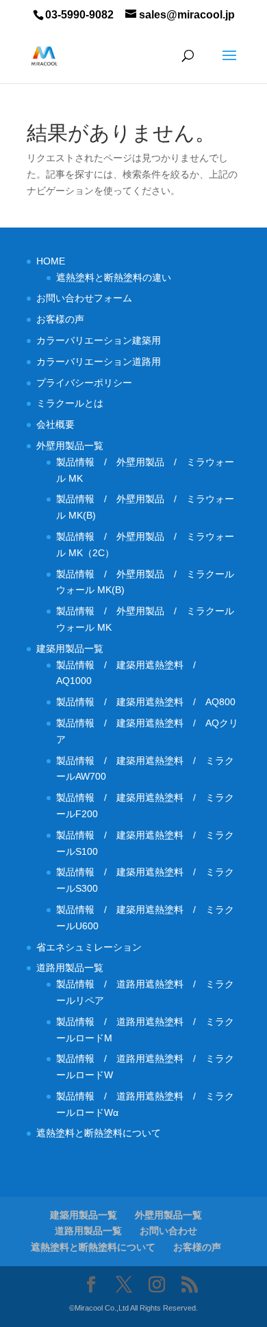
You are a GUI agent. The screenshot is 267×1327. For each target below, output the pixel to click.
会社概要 (55, 424)
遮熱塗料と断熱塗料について (98, 1132)
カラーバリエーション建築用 (103, 340)
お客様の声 (60, 319)
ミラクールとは (69, 403)
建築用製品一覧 (69, 648)
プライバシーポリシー (84, 382)
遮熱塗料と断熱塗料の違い (113, 277)
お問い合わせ (168, 1230)
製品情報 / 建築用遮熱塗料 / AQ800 (146, 701)
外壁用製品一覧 (69, 445)
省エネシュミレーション (89, 947)
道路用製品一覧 (69, 967)
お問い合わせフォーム (84, 297)
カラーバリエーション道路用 (103, 361)
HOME (50, 261)
